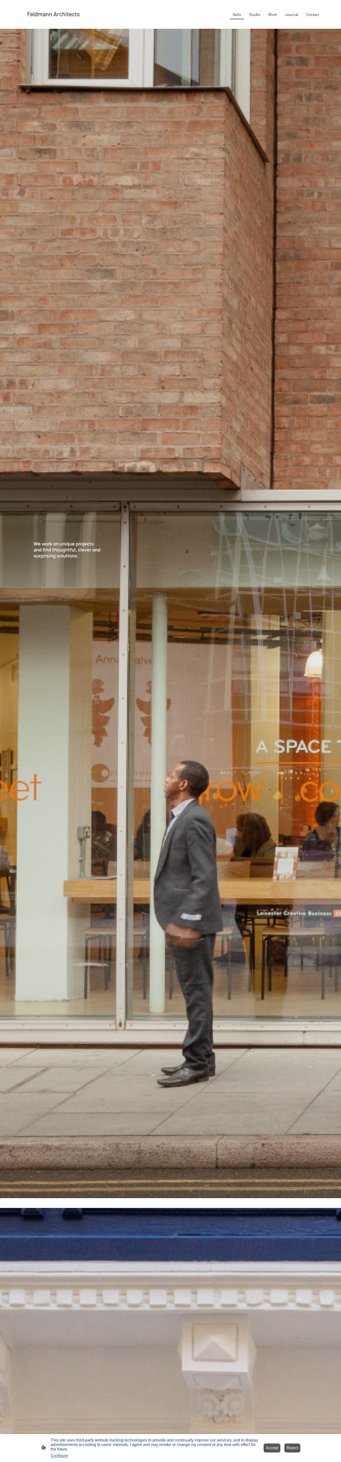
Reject (292, 1448)
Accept (272, 1448)
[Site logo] (67, 23)
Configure (59, 1455)
